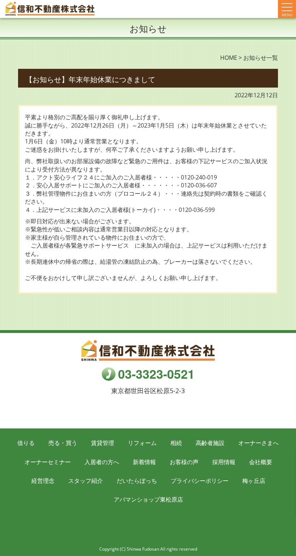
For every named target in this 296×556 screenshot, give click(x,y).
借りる (26, 443)
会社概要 (260, 462)
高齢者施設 (210, 443)
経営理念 (43, 481)
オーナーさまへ (258, 443)
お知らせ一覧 (260, 58)
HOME (228, 58)
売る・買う (62, 443)
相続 (176, 443)
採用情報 (223, 462)
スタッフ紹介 (85, 481)
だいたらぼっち (137, 481)
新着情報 (144, 462)
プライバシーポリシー (199, 481)
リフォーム (142, 443)
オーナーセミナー (48, 462)
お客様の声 (184, 462)
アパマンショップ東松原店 (148, 499)
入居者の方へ (101, 462)
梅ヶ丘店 (253, 481)
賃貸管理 (102, 443)
